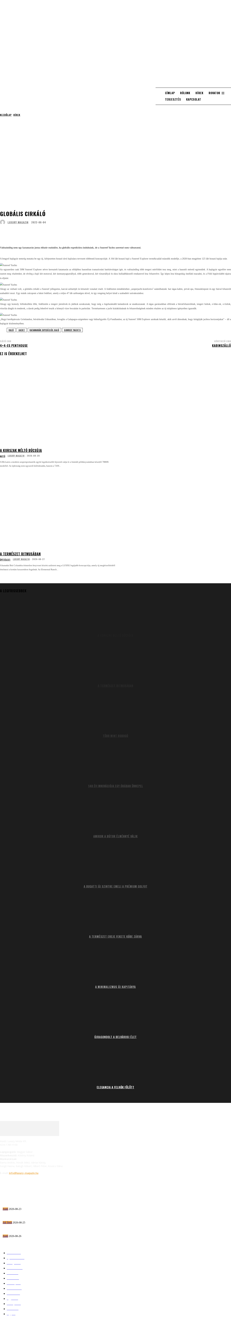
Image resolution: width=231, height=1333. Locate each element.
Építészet (5, 560)
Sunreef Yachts (72, 330)
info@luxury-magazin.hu (23, 1173)
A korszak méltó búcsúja (21, 450)
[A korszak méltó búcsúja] (59, 405)
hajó (11, 330)
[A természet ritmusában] (59, 509)
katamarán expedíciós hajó (44, 330)
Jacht (21, 330)
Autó (2, 456)
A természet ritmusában (20, 553)
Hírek (16, 115)
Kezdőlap (6, 115)
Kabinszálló (221, 345)
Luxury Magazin (18, 222)
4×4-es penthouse (14, 345)
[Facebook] (3, 1182)
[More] (105, 231)
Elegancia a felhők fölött (115, 1087)
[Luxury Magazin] (3, 222)
